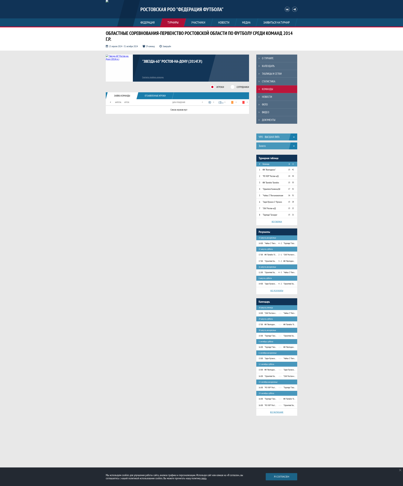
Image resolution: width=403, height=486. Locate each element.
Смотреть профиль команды (153, 77)
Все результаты (276, 290)
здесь (204, 478)
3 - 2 (280, 261)
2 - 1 (280, 254)
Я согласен (281, 476)
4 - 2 (280, 243)
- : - (280, 313)
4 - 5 (280, 272)
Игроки (220, 87)
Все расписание (276, 412)
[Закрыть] (400, 470)
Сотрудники (243, 87)
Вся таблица (277, 221)
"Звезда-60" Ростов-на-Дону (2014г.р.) (172, 61)
